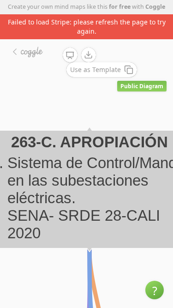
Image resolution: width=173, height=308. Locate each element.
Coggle (155, 7)
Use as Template (95, 69)
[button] (154, 290)
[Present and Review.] (70, 55)
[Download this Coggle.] (88, 55)
